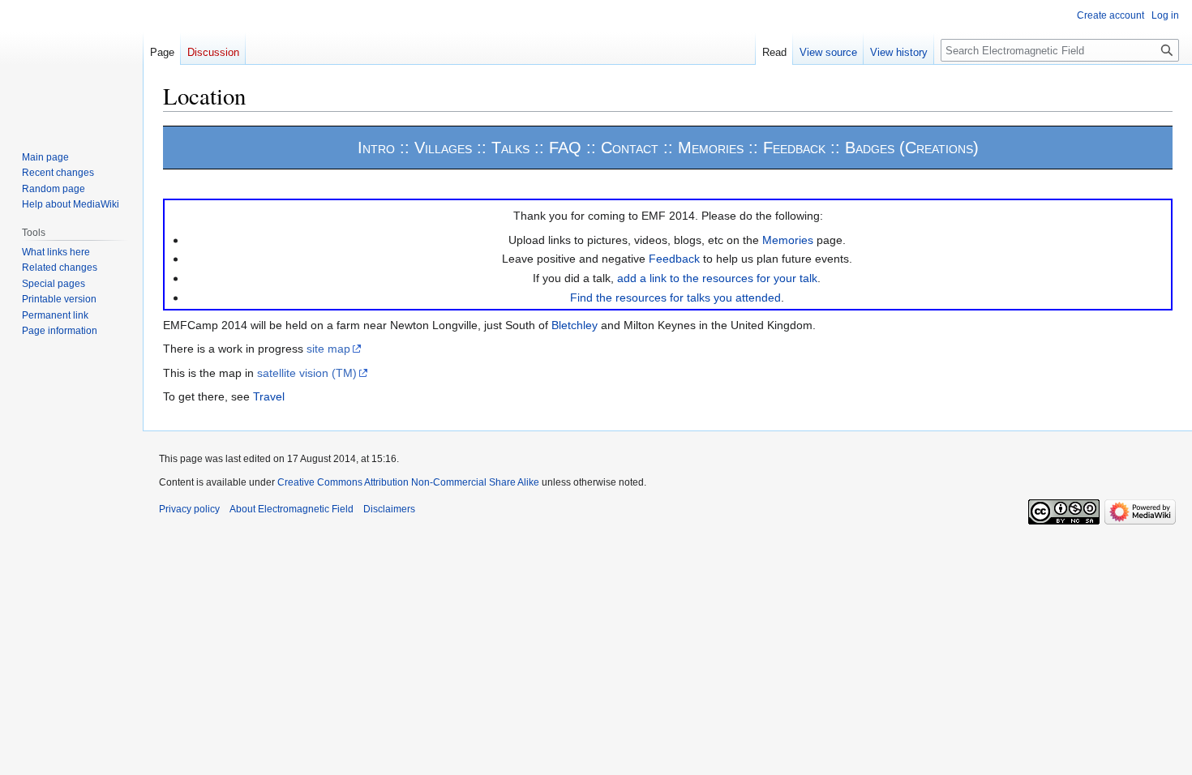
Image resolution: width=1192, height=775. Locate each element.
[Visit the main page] (71, 65)
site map (328, 348)
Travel (269, 396)
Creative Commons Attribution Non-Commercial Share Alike (408, 482)
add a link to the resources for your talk (717, 278)
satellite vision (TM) (307, 372)
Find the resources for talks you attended (675, 297)
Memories (787, 239)
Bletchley (574, 325)
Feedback (674, 258)
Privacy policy (189, 509)
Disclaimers (389, 509)
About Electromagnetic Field (291, 509)
